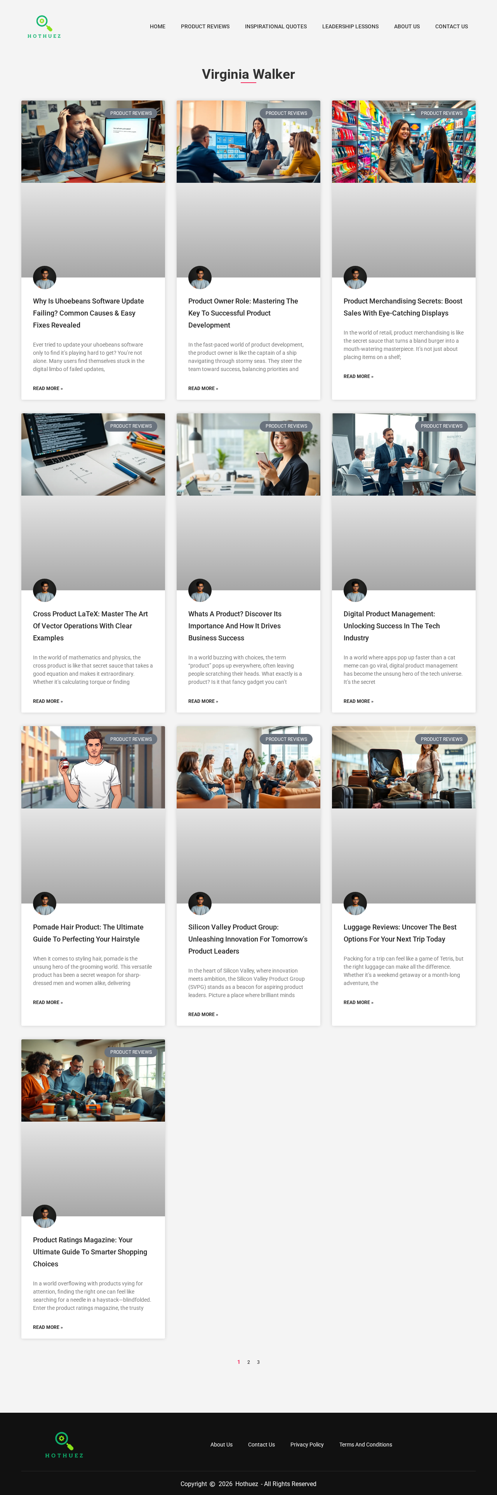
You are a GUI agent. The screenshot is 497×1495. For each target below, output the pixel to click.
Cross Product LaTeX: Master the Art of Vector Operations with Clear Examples (90, 626)
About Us (407, 26)
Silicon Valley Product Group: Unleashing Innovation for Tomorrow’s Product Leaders (248, 939)
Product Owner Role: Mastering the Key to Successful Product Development (243, 313)
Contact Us (451, 26)
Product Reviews (205, 26)
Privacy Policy (307, 1444)
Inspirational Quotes (276, 26)
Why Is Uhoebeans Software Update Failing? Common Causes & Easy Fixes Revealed (88, 313)
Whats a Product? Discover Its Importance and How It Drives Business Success (235, 626)
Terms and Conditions (365, 1444)
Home (157, 26)
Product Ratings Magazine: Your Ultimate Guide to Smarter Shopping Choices (90, 1252)
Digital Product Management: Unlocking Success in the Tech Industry (392, 626)
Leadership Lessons (350, 26)
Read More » (48, 388)
